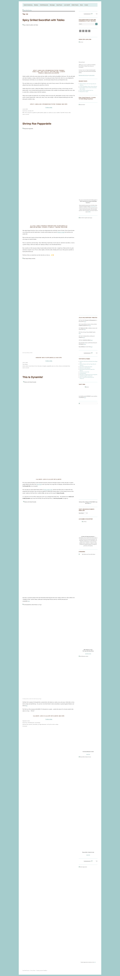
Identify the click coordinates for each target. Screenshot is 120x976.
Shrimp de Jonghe (61, 232)
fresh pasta (40, 366)
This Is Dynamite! (32, 377)
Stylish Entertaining (28, 5)
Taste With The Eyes (64, 112)
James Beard (34, 724)
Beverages (52, 5)
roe (47, 112)
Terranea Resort (93, 206)
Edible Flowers (75, 5)
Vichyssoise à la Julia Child (84, 371)
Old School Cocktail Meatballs (85, 368)
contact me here (91, 75)
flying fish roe (30, 112)
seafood (50, 112)
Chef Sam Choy (25, 724)
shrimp (57, 366)
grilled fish (35, 112)
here (29, 601)
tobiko (69, 112)
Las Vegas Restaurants (42, 724)
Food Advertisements (87, 13)
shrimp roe (61, 366)
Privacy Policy (33, 970)
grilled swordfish (40, 112)
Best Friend (39, 484)
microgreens (44, 366)
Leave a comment (25, 114)
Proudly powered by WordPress (42, 970)
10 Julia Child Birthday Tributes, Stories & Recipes (88, 86)
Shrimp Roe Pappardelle (36, 123)
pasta (53, 366)
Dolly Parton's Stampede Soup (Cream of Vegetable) (88, 374)
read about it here (88, 653)
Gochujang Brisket (83, 373)
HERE (89, 211)
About (81, 5)
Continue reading (48, 107)
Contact (86, 5)
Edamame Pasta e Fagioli (84, 91)
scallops (56, 724)
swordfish (58, 112)
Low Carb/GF (67, 5)
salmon (53, 724)
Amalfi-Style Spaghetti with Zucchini (86, 375)
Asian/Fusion (59, 5)
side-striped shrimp (66, 366)
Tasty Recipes (25, 364)
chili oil (26, 112)
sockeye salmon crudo (48, 489)
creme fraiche (31, 366)
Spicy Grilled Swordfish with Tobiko (43, 20)
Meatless (36, 5)
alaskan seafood (25, 366)
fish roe (35, 366)
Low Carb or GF (30, 110)
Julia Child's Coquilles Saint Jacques (86, 366)
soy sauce (54, 112)
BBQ (23, 112)
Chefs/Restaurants (44, 5)
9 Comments (24, 726)
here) (90, 325)
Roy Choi (50, 724)
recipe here (88, 754)
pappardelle (49, 366)
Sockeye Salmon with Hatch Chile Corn (86, 90)
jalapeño (45, 112)
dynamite (30, 724)
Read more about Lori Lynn (83, 75)
